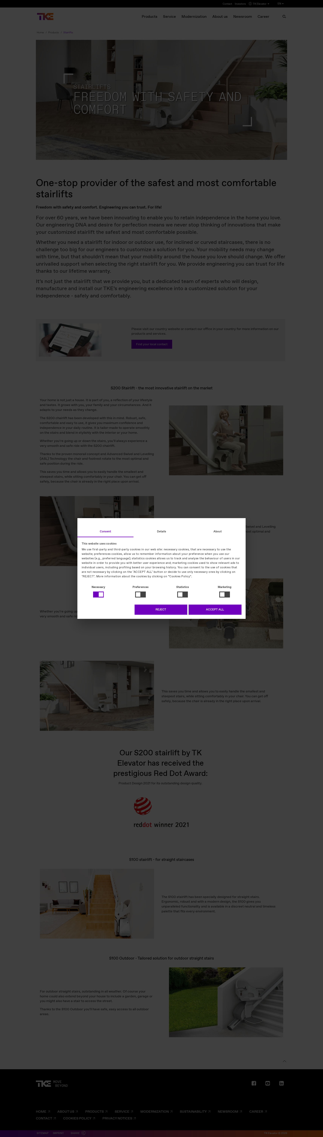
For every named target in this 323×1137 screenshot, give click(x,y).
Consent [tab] (105, 531)
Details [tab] (161, 531)
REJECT (161, 610)
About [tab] (217, 531)
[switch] (140, 595)
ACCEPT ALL (215, 610)
